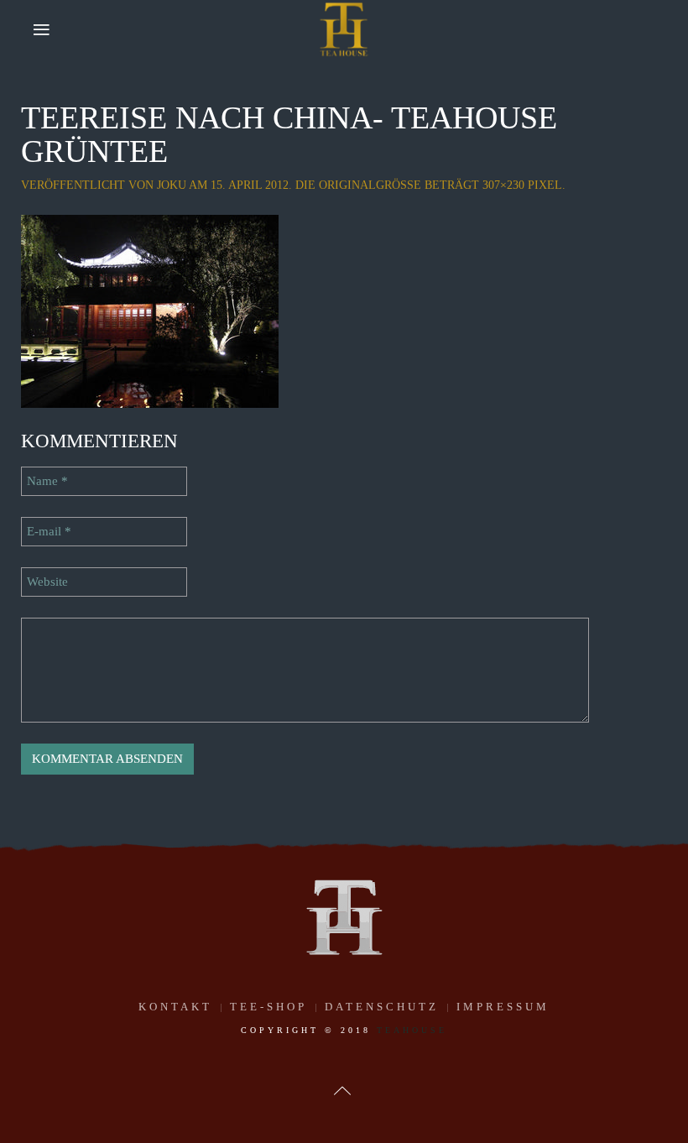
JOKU (171, 185)
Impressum (503, 1006)
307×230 (503, 185)
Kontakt (175, 1006)
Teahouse (412, 1030)
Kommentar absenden (107, 758)
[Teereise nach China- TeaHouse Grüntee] (150, 309)
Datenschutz (382, 1006)
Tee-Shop (268, 1006)
